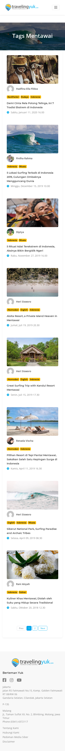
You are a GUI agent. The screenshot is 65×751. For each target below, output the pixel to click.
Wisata (22, 166)
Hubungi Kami (11, 732)
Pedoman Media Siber (15, 737)
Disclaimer (9, 741)
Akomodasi (13, 309)
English (24, 309)
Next (43, 628)
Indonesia (35, 96)
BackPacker (13, 96)
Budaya (24, 96)
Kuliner (22, 592)
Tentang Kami (11, 728)
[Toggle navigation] (56, 7)
